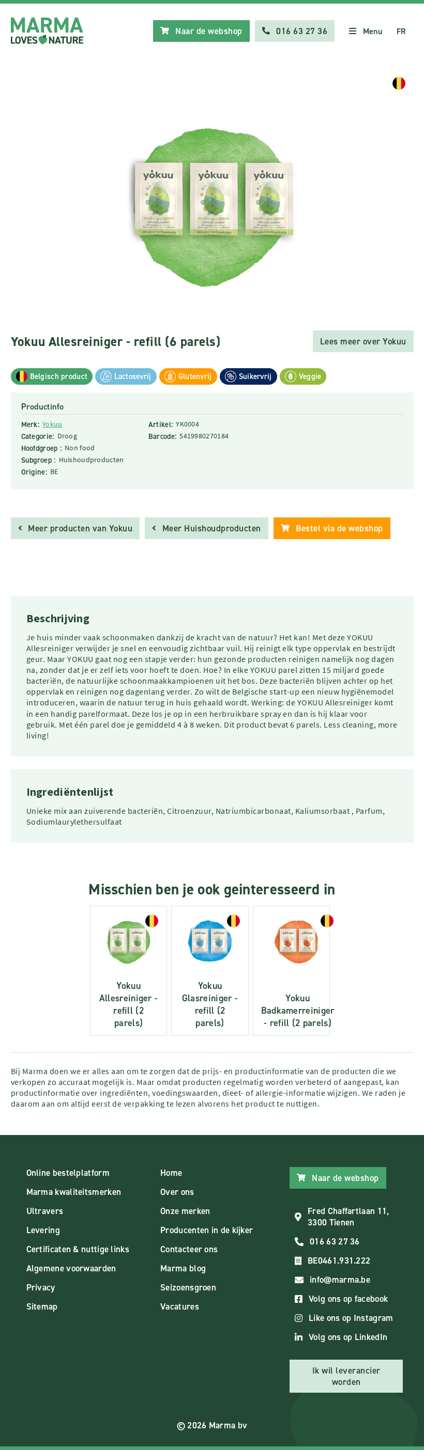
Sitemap (42, 1306)
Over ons (177, 1191)
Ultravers (45, 1211)
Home (171, 1172)
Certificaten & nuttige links (77, 1249)
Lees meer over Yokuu (363, 341)
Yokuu (52, 424)
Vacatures (179, 1306)
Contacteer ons (189, 1249)
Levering (43, 1230)
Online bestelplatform (68, 1172)
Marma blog (183, 1268)
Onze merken (185, 1211)
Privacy (40, 1287)
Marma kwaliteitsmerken (74, 1191)
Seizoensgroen (188, 1287)
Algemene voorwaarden (71, 1268)
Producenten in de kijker (206, 1230)
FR (401, 31)
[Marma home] (47, 31)
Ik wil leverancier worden (346, 1376)
